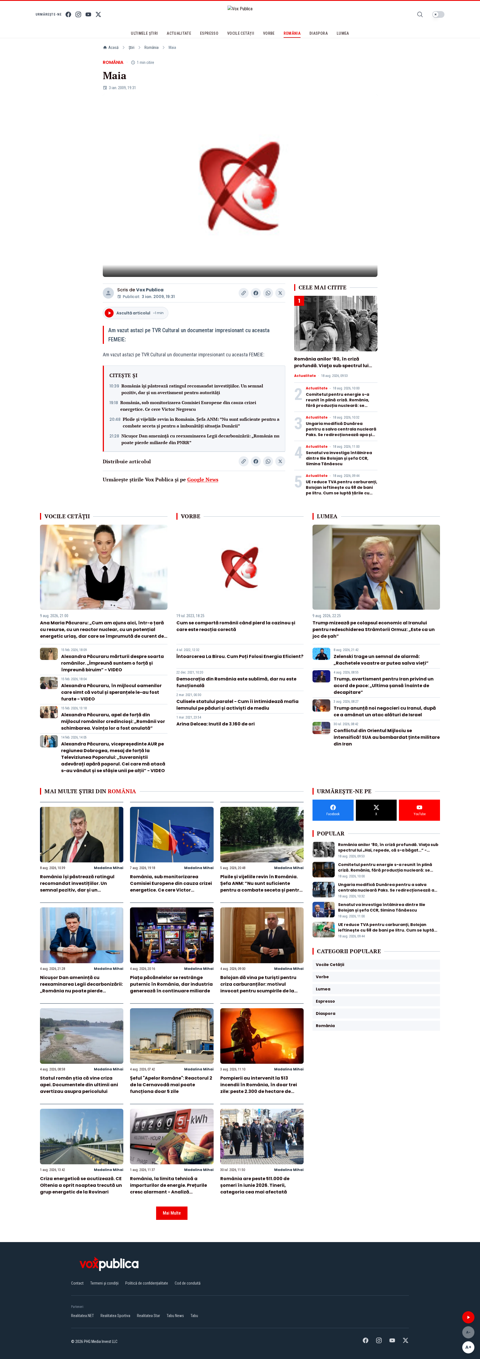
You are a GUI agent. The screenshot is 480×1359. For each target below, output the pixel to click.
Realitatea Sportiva (115, 1315)
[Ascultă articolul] (468, 1317)
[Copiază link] (244, 293)
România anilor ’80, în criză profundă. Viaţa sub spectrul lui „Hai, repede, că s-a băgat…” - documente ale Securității (331, 369)
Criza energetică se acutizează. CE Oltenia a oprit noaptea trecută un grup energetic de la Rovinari (81, 1185)
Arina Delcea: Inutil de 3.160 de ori (215, 724)
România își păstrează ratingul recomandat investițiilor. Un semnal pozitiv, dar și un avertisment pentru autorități (192, 389)
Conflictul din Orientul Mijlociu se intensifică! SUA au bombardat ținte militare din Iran (387, 737)
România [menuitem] (292, 33)
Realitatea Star (148, 1315)
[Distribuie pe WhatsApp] (268, 293)
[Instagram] (78, 14)
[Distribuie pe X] (280, 293)
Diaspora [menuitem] (318, 33)
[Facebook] (68, 14)
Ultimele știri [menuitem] (144, 33)
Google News (202, 479)
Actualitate (305, 376)
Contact (77, 1283)
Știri (131, 47)
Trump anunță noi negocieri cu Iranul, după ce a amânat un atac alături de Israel (385, 711)
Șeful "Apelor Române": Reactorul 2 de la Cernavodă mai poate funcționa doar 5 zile (171, 1085)
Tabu (194, 1315)
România (151, 47)
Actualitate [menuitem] (179, 33)
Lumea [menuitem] (343, 33)
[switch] (438, 14)
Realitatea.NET (82, 1315)
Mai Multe (172, 1213)
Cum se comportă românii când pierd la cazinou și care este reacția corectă (235, 626)
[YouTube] (88, 14)
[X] (98, 14)
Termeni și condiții (104, 1283)
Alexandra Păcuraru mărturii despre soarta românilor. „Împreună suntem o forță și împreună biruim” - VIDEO (112, 663)
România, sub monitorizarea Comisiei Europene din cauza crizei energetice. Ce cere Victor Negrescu (188, 405)
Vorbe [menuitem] (269, 33)
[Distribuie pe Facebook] (256, 293)
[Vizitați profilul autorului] (108, 293)
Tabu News (175, 1315)
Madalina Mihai (108, 867)
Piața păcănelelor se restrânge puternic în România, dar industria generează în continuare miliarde (171, 984)
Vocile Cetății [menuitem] (240, 33)
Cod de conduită (188, 1283)
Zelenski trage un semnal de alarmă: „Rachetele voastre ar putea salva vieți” (381, 659)
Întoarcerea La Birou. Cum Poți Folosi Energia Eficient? (239, 656)
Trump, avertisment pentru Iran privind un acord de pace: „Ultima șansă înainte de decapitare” (384, 685)
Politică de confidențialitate (146, 1283)
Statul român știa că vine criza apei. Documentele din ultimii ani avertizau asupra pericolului (79, 1085)
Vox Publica (150, 290)
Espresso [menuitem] (209, 33)
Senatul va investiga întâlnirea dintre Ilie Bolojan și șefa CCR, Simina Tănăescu (339, 458)
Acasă (113, 47)
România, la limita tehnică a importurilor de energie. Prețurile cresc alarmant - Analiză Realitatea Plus (168, 1188)
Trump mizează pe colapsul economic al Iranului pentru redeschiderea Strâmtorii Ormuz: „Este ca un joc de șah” (373, 629)
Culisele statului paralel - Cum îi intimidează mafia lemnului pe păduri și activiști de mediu (237, 704)
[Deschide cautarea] (420, 14)
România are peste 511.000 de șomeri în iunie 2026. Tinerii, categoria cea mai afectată (254, 1185)
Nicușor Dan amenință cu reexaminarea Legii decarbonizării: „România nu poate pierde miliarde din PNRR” (200, 439)
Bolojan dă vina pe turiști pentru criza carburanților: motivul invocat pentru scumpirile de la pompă (258, 987)
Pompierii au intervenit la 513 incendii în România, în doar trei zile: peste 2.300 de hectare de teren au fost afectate (258, 1088)
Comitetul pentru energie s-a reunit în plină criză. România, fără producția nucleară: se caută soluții (337, 403)
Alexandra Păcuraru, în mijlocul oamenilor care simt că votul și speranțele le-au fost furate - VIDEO (111, 692)
